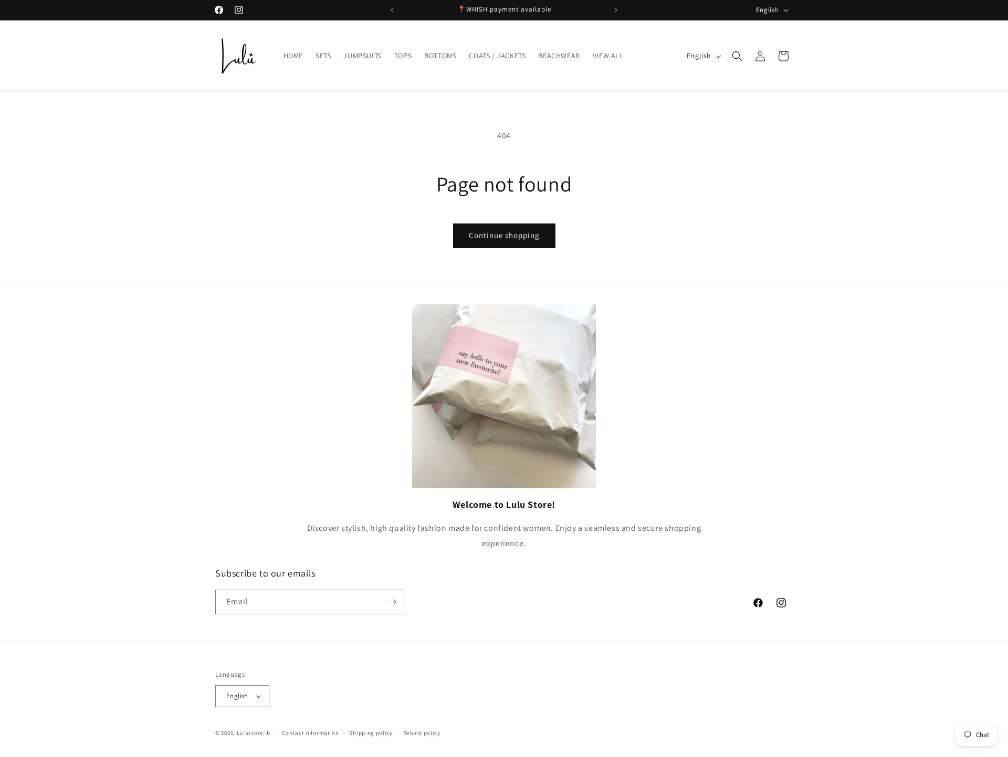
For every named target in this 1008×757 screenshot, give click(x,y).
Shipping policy (371, 733)
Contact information (310, 733)
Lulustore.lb (253, 733)
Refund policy (421, 733)
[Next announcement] (615, 10)
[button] (737, 56)
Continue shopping (504, 235)
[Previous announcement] (392, 10)
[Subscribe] (392, 602)
